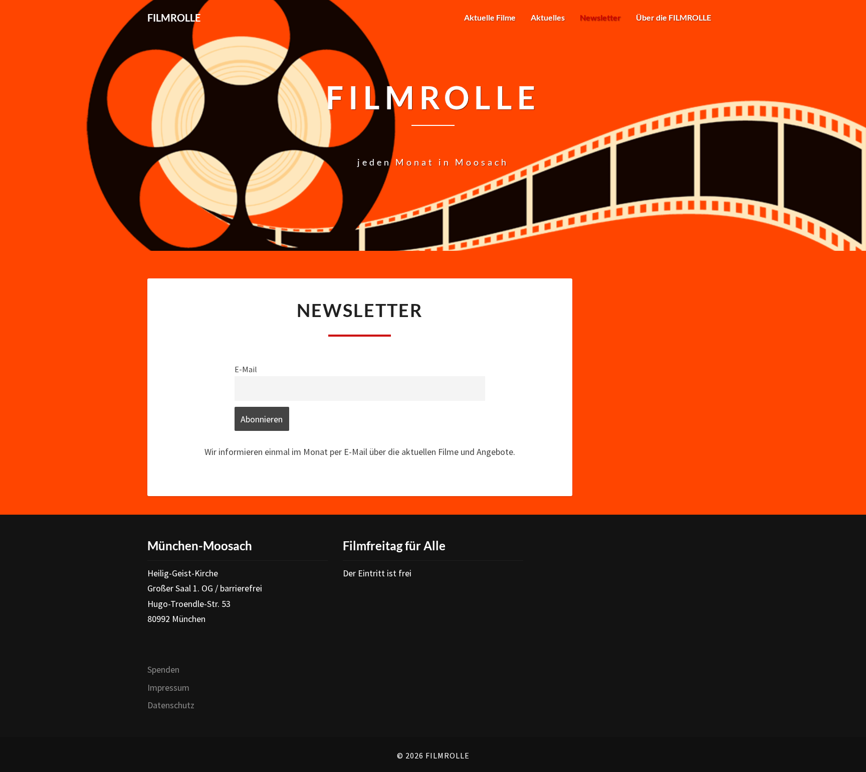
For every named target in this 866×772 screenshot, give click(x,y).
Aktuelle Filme (490, 17)
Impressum (168, 687)
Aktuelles (548, 17)
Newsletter (600, 17)
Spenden (163, 669)
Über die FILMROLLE (673, 17)
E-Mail (246, 369)
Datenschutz (170, 705)
